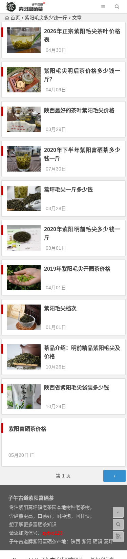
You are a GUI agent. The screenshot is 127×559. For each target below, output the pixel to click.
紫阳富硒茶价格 (27, 429)
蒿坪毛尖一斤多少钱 (68, 190)
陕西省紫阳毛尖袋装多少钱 (76, 387)
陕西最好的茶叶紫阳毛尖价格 (79, 110)
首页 (15, 17)
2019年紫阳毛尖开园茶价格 (77, 269)
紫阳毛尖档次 (60, 308)
